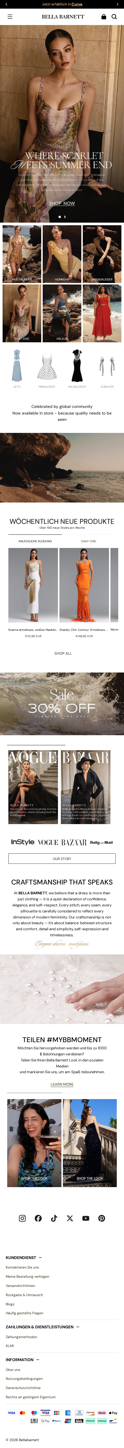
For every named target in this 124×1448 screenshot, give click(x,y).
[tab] (60, 217)
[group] (33, 592)
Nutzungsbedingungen (24, 1378)
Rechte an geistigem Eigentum (31, 1397)
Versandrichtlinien (20, 1285)
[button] (10, 17)
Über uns (13, 1369)
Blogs (10, 1304)
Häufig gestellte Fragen (24, 1313)
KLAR (10, 1346)
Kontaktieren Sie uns (22, 1267)
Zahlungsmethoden (21, 1337)
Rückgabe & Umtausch (24, 1295)
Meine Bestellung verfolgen (27, 1276)
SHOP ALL (63, 653)
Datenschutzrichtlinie (23, 1388)
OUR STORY (62, 859)
